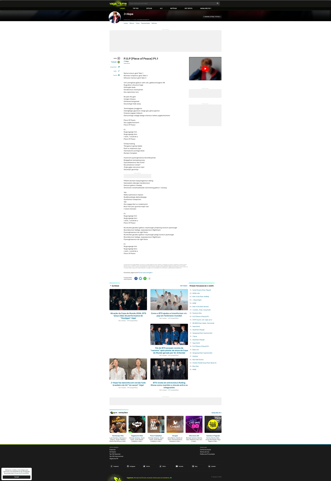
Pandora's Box (197, 313)
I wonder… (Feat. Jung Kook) (201, 310)
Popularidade (145, 23)
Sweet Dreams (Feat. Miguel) (201, 290)
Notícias (173, 8)
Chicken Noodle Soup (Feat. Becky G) (204, 363)
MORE (194, 303)
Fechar (16, 477)
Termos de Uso (204, 452)
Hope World (196, 326)
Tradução (114, 62)
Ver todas (183, 286)
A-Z (161, 8)
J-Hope (128, 14)
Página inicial (127, 19)
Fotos (137, 23)
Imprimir (115, 75)
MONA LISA (196, 293)
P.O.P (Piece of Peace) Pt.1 (200, 316)
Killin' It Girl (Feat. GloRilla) (200, 296)
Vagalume (118, 3)
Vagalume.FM (205, 8)
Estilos (149, 8)
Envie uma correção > (146, 272)
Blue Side (195, 366)
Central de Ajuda (205, 449)
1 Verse (194, 336)
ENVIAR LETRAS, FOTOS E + (213, 17)
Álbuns (132, 23)
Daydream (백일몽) (198, 330)
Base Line (195, 350)
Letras (126, 23)
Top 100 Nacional (114, 454)
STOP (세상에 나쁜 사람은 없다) (202, 320)
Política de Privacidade (207, 454)
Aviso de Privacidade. (22, 473)
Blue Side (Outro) (197, 359)
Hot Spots (188, 8)
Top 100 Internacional (116, 456)
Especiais (112, 449)
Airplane (195, 356)
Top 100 (135, 8)
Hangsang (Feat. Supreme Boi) (202, 333)
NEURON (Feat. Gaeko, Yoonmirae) (203, 323)
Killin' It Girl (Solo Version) (200, 306)
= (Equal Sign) (196, 300)
